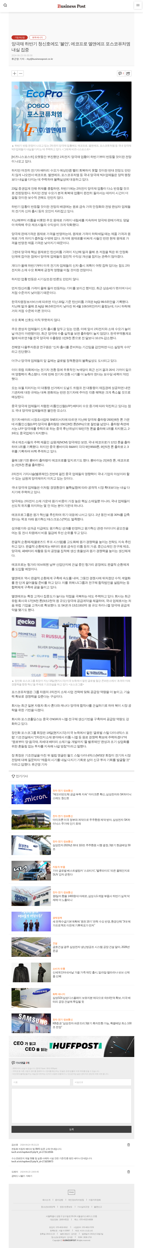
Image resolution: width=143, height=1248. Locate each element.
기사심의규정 (83, 1207)
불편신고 (98, 1207)
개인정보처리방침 (76, 1200)
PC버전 (71, 1192)
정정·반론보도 (66, 1207)
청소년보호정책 (48, 1207)
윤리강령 (59, 1200)
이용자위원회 (95, 1200)
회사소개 (46, 1200)
